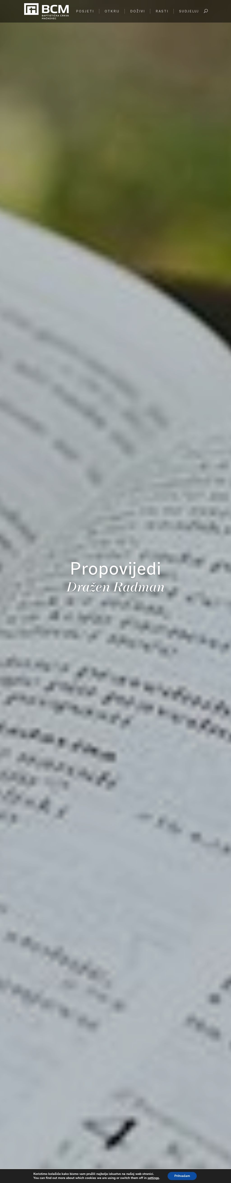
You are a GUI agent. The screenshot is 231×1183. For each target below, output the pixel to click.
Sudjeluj (189, 11)
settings (153, 1178)
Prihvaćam (182, 1176)
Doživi (137, 11)
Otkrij (112, 11)
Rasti (162, 11)
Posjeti (85, 11)
